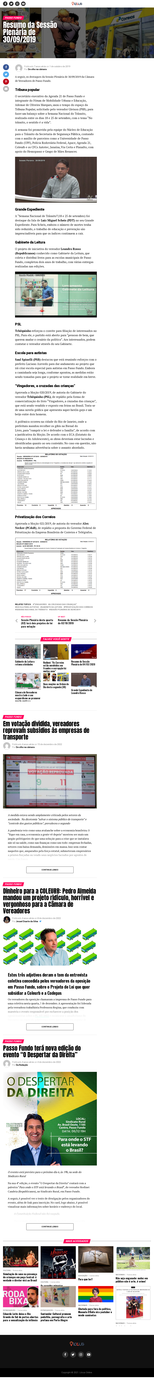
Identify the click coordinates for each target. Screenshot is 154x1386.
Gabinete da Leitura (52, 607)
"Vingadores (40, 604)
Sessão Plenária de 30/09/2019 (65, 610)
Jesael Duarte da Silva (27, 921)
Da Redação (22, 1065)
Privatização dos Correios (79, 607)
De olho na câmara (37, 69)
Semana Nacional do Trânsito (32, 610)
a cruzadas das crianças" (63, 604)
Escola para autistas (27, 607)
